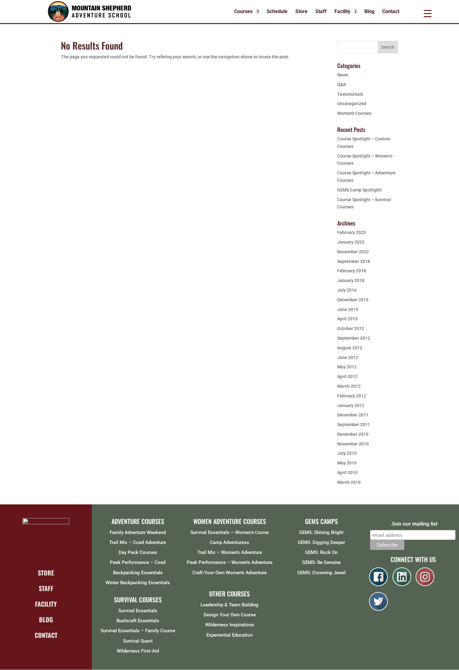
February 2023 (351, 232)
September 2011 (353, 424)
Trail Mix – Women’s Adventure (229, 552)
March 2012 (349, 386)
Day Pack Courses (138, 552)
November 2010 (353, 443)
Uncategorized (351, 103)
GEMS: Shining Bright (321, 532)
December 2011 (352, 414)
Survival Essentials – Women (220, 532)
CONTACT (46, 635)
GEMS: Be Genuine (321, 562)
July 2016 (347, 290)
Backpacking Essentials (138, 572)
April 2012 (347, 376)
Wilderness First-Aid (138, 651)
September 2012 (353, 338)
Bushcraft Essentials (137, 621)
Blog (369, 11)
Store (301, 11)
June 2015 (347, 309)
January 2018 (350, 280)
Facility (342, 11)
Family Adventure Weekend (138, 532)
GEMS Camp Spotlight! (359, 189)
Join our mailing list (414, 524)
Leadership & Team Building (229, 605)
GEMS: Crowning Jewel (321, 572)
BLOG (46, 619)
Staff (321, 11)
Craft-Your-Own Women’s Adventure (229, 572)
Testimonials (350, 94)
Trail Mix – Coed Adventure (137, 542)
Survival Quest (138, 641)
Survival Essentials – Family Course (138, 631)
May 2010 (347, 462)
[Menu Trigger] (427, 13)
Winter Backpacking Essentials (138, 582)
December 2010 (352, 434)
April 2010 (347, 472)
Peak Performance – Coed (137, 562)
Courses (243, 11)
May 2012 (347, 366)
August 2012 (349, 347)
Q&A (341, 84)
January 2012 (350, 405)
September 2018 (353, 261)
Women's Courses (354, 113)
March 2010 (349, 482)
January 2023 (350, 242)
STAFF (46, 588)
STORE (46, 572)
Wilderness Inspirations (229, 625)
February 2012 (351, 395)
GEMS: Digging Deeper (321, 542)
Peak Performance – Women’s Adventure (229, 562)
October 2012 (350, 328)
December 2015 (352, 299)
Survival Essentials (137, 611)
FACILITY (46, 604)
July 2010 (347, 453)
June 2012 (347, 357)
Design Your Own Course (230, 615)
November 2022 (353, 251)
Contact (390, 11)
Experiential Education (229, 635)
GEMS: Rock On (321, 552)
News (342, 74)
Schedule (277, 11)
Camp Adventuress (229, 542)
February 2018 (351, 270)
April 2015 (347, 318)
